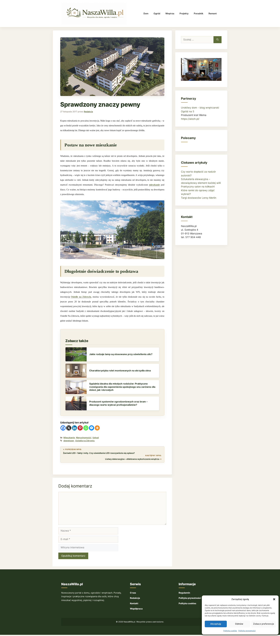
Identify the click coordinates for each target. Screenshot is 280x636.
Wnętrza (169, 13)
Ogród (157, 13)
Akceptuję (215, 623)
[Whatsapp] (85, 427)
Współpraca (136, 608)
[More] (97, 427)
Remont (213, 13)
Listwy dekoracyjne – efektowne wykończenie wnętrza (132, 459)
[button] (274, 599)
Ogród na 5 (187, 111)
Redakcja (135, 598)
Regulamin (184, 592)
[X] (68, 427)
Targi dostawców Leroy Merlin (198, 197)
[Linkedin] (74, 427)
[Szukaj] (218, 39)
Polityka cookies (230, 631)
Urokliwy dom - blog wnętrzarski (200, 107)
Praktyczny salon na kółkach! (198, 186)
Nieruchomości (83, 437)
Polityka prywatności (247, 631)
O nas (133, 592)
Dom (146, 13)
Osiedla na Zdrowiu (85, 440)
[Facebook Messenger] (91, 427)
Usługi (95, 437)
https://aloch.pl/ (190, 118)
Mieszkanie (69, 437)
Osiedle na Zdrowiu (81, 297)
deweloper (68, 440)
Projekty (184, 13)
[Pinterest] (80, 427)
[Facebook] (63, 427)
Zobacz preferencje (263, 623)
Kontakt (134, 603)
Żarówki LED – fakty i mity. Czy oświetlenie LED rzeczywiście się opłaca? (99, 453)
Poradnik (198, 13)
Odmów (239, 623)
